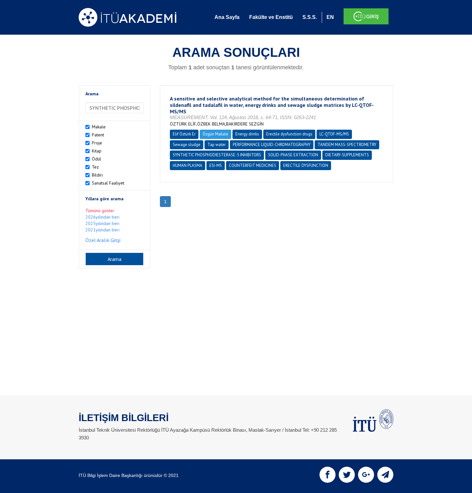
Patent (98, 135)
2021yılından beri (102, 230)
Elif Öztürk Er (184, 134)
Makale (99, 127)
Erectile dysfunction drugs (289, 134)
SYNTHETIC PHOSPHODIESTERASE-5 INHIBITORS (217, 155)
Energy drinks (247, 134)
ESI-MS (215, 165)
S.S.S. (309, 17)
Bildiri (97, 175)
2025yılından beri (102, 223)
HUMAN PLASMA (187, 165)
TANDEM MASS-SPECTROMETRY (347, 144)
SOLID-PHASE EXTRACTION (293, 155)
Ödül (96, 159)
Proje (97, 143)
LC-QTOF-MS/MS (334, 134)
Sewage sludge (186, 144)
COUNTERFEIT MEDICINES (252, 165)
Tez (95, 167)
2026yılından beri (102, 217)
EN (330, 17)
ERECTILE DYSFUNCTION (305, 165)
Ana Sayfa (227, 17)
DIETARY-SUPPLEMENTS (347, 155)
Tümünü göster (99, 210)
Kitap (96, 151)
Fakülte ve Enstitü (271, 17)
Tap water (216, 144)
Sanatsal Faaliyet (108, 183)
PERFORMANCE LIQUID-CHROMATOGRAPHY (271, 144)
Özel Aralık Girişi (102, 240)
